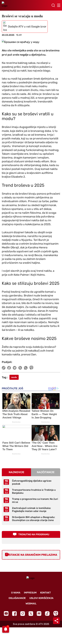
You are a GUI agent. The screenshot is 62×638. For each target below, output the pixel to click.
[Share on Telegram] (15, 368)
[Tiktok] (47, 613)
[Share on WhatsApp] (26, 368)
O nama (15, 592)
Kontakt (45, 592)
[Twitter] (31, 613)
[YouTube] (6, 613)
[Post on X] (20, 368)
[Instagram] (22, 613)
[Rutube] (39, 613)
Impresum (30, 592)
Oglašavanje (17, 598)
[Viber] (55, 613)
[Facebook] (14, 613)
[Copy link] (3, 368)
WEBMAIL (31, 603)
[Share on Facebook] (9, 368)
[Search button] (53, 5)
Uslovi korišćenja (41, 598)
